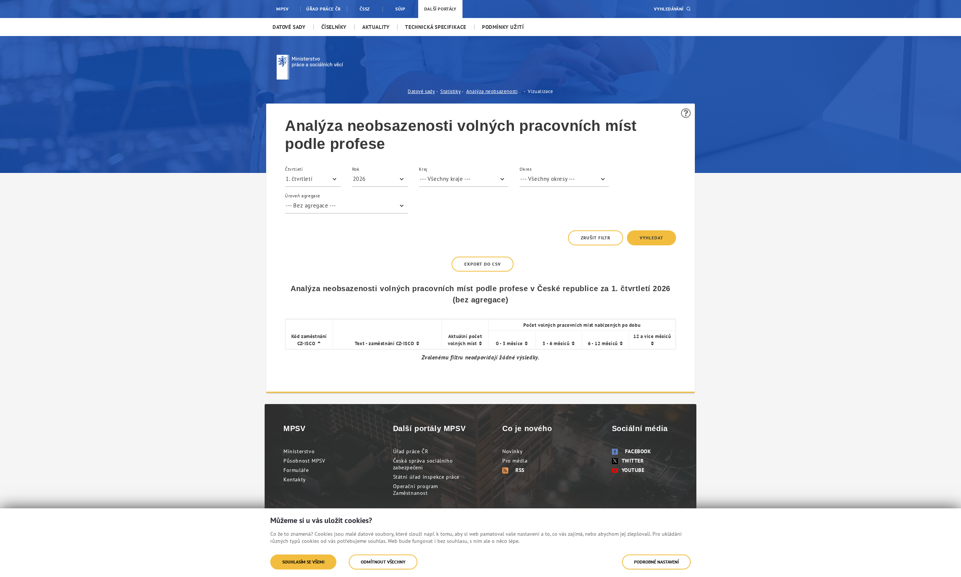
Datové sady (421, 91)
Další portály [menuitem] (440, 9)
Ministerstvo (299, 451)
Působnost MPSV (304, 460)
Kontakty (294, 479)
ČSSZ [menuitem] (365, 9)
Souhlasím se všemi (303, 562)
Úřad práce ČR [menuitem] (323, 9)
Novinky (512, 451)
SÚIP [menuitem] (400, 9)
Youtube (633, 470)
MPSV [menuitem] (282, 9)
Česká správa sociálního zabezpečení (423, 464)
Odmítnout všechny (383, 562)
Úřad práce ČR (410, 451)
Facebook (638, 451)
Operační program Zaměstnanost (415, 489)
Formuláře (296, 470)
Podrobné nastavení (656, 562)
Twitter (633, 460)
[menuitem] (289, 27)
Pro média (514, 460)
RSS (519, 470)
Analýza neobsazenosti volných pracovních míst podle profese (494, 91)
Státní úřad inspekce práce (426, 476)
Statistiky (450, 91)
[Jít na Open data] (341, 67)
